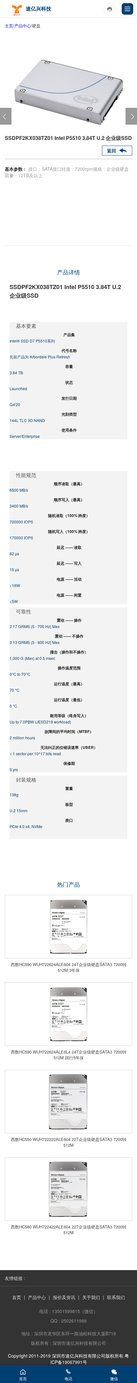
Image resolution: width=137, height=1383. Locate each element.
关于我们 (91, 1297)
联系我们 (116, 1297)
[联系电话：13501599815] (109, 9)
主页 (9, 26)
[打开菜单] (127, 9)
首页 (16, 1297)
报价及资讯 (64, 1297)
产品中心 (22, 26)
